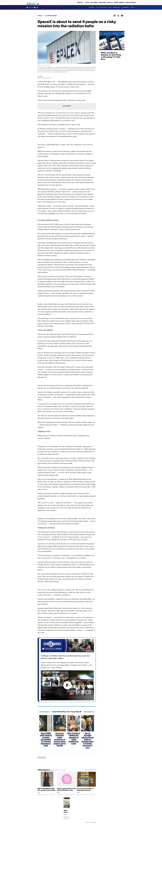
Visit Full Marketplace (90, 769)
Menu (79, 2)
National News (116, 7)
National (94, 2)
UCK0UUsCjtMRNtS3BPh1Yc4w (35, 7)
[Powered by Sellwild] (93, 822)
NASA (54, 255)
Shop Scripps (119, 2)
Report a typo (41, 757)
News (40, 15)
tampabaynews (28, 7)
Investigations (125, 7)
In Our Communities (101, 7)
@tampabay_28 (38, 7)
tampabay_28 (30, 7)
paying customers (43, 323)
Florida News (51, 15)
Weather (102, 2)
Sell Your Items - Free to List (58, 770)
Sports (110, 2)
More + (133, 7)
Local (87, 2)
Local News (91, 7)
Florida (109, 7)
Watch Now (130, 2)
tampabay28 (32, 7)
